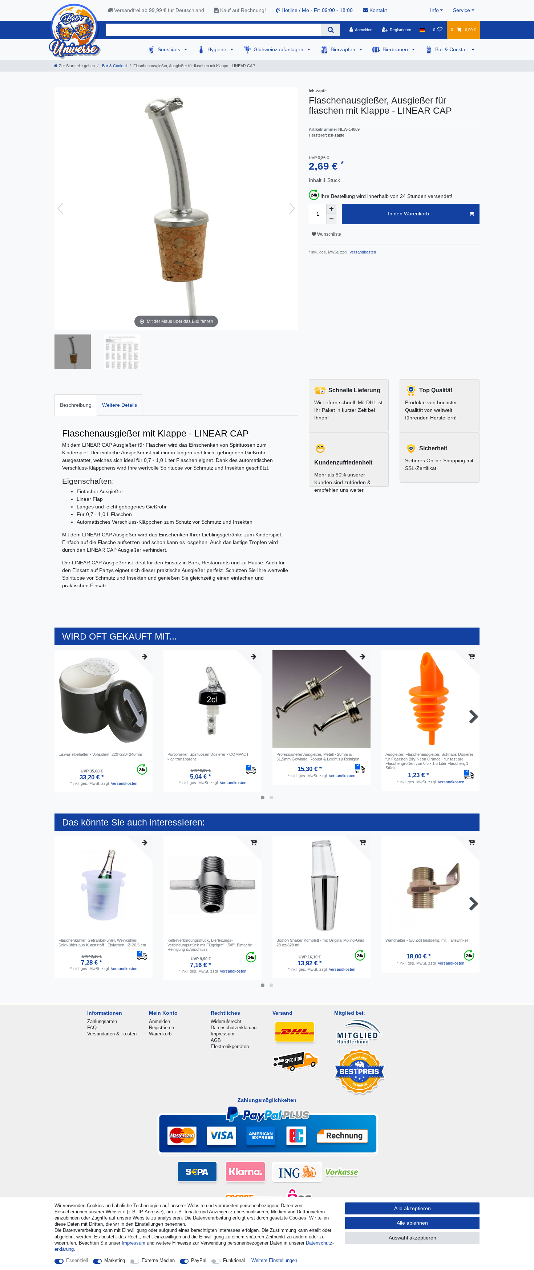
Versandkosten (362, 252)
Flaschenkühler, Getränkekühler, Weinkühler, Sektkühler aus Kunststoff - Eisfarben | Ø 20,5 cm (102, 942)
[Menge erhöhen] (331, 209)
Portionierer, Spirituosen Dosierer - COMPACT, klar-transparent (208, 756)
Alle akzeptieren (412, 1208)
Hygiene (217, 49)
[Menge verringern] (331, 219)
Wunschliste (328, 234)
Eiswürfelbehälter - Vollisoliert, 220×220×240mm (100, 754)
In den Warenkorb (408, 213)
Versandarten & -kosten (112, 1033)
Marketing (114, 1260)
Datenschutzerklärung (233, 1027)
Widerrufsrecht (226, 1021)
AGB (216, 1040)
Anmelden (159, 1021)
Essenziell (77, 1260)
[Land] (422, 30)
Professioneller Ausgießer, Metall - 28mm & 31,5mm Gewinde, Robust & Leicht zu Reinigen (317, 756)
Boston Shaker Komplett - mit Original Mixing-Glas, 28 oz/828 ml (320, 942)
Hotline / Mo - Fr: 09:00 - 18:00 (316, 10)
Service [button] (461, 10)
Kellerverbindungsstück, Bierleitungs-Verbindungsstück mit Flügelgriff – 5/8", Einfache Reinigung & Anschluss (209, 945)
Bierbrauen (396, 49)
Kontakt (377, 10)
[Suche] (330, 30)
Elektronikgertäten (230, 1046)
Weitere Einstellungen (274, 1260)
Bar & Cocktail (452, 49)
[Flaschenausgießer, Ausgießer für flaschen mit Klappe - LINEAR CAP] (72, 352)
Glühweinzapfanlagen (279, 49)
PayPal (198, 1260)
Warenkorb (160, 1033)
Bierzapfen (344, 49)
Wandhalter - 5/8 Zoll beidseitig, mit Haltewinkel (426, 940)
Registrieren (161, 1027)
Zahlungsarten (102, 1021)
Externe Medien (158, 1260)
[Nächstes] (292, 208)
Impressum (222, 1033)
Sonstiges (170, 49)
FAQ (92, 1027)
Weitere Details (119, 405)
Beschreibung (76, 405)
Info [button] (434, 10)
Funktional (234, 1260)
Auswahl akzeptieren (412, 1238)
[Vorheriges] (60, 208)
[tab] (75, 405)
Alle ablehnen (412, 1223)
